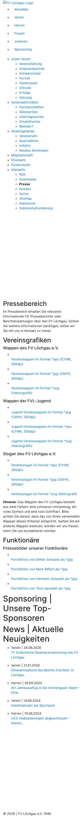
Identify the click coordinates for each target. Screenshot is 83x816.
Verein (19, 17)
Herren (19, 25)
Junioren (20, 41)
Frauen (19, 33)
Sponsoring (23, 49)
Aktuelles (21, 9)
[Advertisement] (41, 255)
